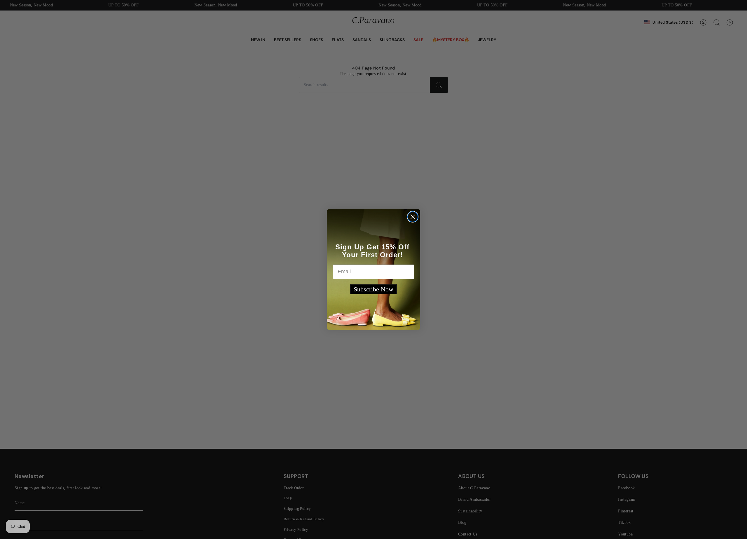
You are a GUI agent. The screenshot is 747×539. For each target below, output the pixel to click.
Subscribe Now (373, 289)
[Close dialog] (413, 217)
